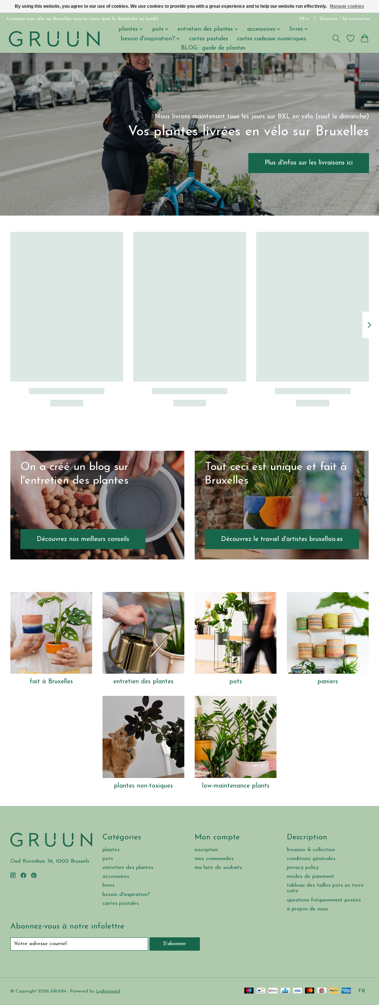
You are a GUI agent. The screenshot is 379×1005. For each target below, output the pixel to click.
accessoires (116, 876)
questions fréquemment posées (324, 900)
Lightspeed (108, 991)
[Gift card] (321, 991)
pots (235, 682)
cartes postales (208, 39)
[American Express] (346, 991)
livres (108, 885)
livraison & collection (311, 850)
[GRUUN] (54, 38)
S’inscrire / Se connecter (345, 19)
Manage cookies (347, 6)
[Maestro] (249, 991)
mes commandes (214, 859)
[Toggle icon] (336, 38)
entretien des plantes (143, 682)
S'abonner (174, 944)
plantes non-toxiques (143, 786)
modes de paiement (310, 876)
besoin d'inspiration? (126, 894)
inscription (206, 850)
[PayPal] (334, 991)
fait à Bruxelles (51, 682)
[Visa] (297, 991)
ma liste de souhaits (218, 867)
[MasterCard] (310, 991)
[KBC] (285, 991)
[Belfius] (273, 991)
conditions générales (311, 859)
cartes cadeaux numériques (271, 39)
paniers (328, 682)
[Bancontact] (261, 991)
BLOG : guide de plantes (213, 48)
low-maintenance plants (235, 786)
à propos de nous (307, 909)
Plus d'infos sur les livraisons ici (309, 163)
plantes (111, 850)
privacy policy (303, 867)
